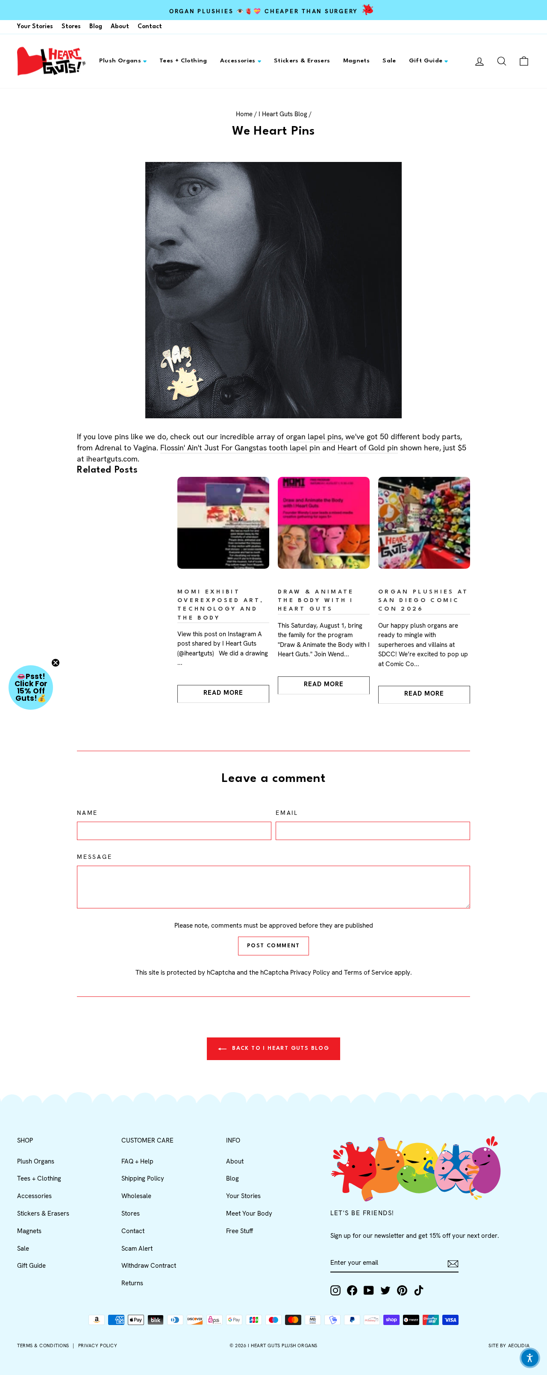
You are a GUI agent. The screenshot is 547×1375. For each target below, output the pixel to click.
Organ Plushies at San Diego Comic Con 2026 (423, 600)
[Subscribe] (453, 1263)
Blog (95, 26)
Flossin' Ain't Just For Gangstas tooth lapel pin (240, 447)
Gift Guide (426, 61)
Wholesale (136, 1196)
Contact (150, 26)
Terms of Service (368, 972)
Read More (223, 692)
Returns (132, 1283)
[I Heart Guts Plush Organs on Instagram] (335, 1290)
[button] (31, 687)
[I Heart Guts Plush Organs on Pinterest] (402, 1290)
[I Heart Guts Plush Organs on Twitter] (385, 1290)
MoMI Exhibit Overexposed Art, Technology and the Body (220, 604)
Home (244, 114)
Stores (71, 26)
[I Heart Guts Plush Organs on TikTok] (419, 1290)
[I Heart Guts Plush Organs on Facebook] (352, 1290)
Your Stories (35, 26)
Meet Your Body (249, 1213)
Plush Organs (120, 61)
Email (287, 813)
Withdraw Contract (148, 1265)
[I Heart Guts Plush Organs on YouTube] (369, 1290)
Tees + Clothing (183, 61)
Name (87, 813)
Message (94, 857)
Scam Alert (137, 1248)
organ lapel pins (313, 436)
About (120, 26)
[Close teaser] (55, 662)
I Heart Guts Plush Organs (283, 1346)
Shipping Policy (142, 1178)
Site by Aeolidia (509, 1346)
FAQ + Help (137, 1161)
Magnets (356, 61)
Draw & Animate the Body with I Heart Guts (316, 600)
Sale (389, 61)
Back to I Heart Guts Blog (279, 1048)
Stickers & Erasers (302, 61)
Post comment (273, 946)
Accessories (238, 61)
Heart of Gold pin (368, 447)
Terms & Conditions (43, 1346)
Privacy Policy (310, 972)
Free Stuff (239, 1231)
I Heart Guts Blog (283, 114)
